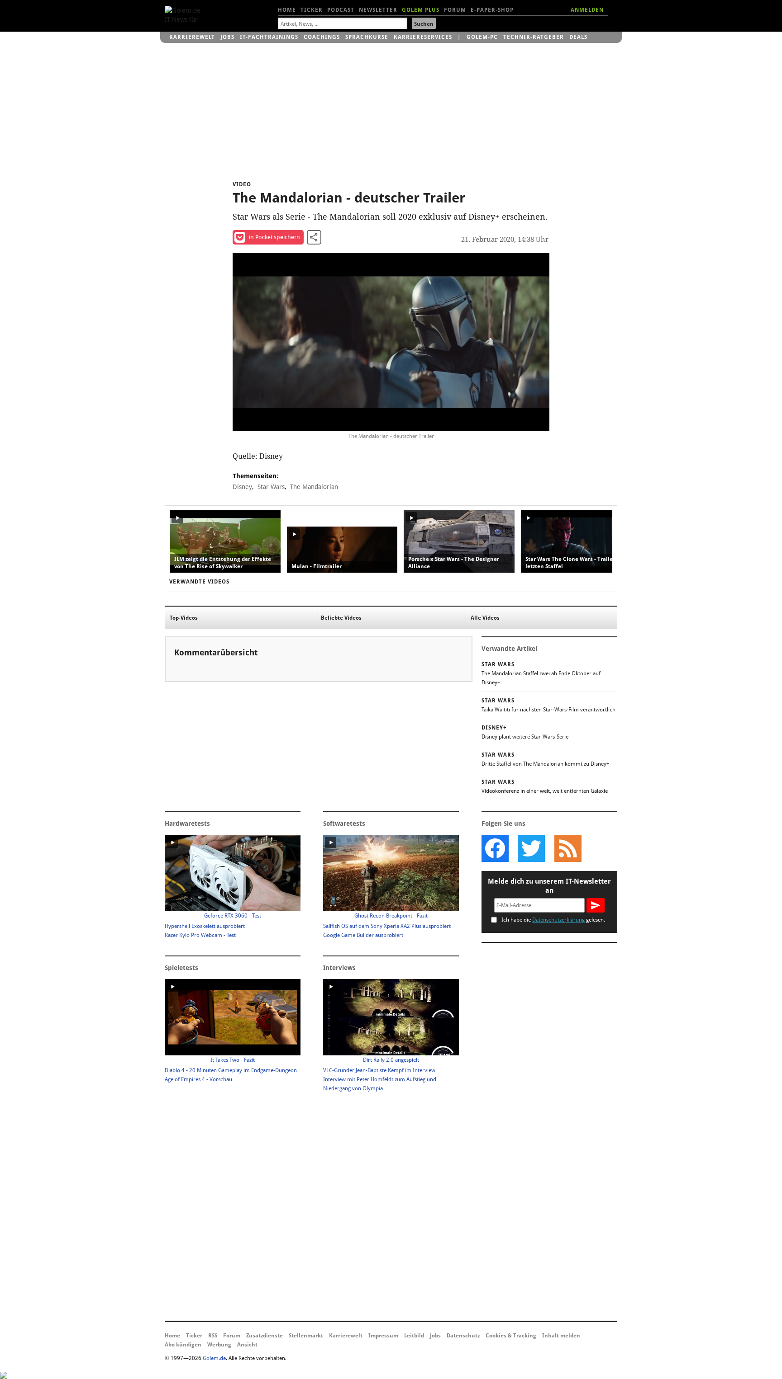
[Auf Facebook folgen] (495, 848)
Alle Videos (485, 618)
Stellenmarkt (306, 1335)
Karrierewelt (192, 37)
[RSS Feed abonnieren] (567, 848)
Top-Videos (184, 618)
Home (287, 10)
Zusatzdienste (264, 1335)
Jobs (227, 37)
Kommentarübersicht (215, 652)
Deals (578, 37)
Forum (455, 10)
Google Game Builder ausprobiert (363, 935)
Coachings (322, 37)
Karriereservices (423, 37)
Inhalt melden (561, 1335)
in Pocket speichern (274, 237)
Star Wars (271, 486)
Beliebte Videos (341, 618)
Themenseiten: (255, 476)
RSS (212, 1335)
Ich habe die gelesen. (553, 920)
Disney (242, 486)
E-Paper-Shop (492, 10)
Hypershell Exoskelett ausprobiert (205, 926)
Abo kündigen (183, 1344)
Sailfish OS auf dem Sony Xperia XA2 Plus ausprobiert (387, 926)
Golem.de (214, 1358)
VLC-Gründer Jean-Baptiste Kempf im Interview (379, 1070)
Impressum (383, 1335)
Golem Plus (420, 10)
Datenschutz (463, 1335)
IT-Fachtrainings (269, 37)
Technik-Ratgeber (533, 37)
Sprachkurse (366, 37)
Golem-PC (482, 37)
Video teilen (314, 237)
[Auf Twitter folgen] (531, 848)
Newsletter (378, 10)
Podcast (340, 10)
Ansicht (247, 1344)
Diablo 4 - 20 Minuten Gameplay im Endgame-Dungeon (231, 1070)
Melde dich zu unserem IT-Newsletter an (549, 885)
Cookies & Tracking (511, 1335)
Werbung (219, 1344)
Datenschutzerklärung (558, 920)
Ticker (311, 10)
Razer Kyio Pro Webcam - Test (200, 935)
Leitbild (414, 1335)
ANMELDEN (587, 10)
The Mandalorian (314, 486)
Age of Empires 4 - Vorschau (198, 1079)
